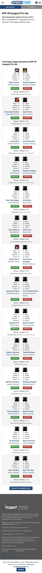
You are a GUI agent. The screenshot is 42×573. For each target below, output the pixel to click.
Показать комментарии (21, 488)
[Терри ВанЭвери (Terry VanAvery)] (25, 342)
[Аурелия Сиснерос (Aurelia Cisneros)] (16, 371)
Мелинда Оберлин (29, 383)
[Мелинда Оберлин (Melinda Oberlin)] (25, 371)
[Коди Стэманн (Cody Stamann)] (16, 72)
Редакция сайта (6, 554)
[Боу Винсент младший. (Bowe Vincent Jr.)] (25, 249)
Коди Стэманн (13, 83)
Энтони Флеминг (29, 142)
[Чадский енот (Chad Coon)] (16, 312)
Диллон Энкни (28, 412)
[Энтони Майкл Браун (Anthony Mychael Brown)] (25, 281)
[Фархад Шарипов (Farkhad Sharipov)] (25, 72)
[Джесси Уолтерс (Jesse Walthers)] (25, 430)
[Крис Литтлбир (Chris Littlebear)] (25, 460)
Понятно (21, 569)
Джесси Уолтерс (29, 442)
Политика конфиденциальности (11, 557)
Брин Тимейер (13, 471)
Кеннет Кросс (13, 260)
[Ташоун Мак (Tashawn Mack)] (16, 131)
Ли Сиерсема (14, 442)
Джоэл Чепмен (28, 324)
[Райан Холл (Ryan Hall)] (25, 219)
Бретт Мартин (14, 231)
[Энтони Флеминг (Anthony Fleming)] (25, 131)
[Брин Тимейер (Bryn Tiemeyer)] (16, 460)
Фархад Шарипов (29, 83)
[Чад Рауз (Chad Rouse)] (16, 160)
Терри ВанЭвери (29, 353)
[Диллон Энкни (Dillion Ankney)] (25, 401)
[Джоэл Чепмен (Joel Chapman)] (25, 312)
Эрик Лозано (28, 113)
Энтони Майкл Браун (30, 293)
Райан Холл (27, 231)
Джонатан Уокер (12, 292)
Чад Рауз (14, 172)
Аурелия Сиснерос (12, 383)
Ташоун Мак (13, 142)
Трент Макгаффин (12, 201)
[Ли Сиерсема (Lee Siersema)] (16, 430)
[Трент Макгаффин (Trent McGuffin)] (16, 190)
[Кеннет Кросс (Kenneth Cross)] (16, 249)
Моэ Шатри (27, 201)
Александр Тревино (11, 113)
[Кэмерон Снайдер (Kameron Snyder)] (25, 160)
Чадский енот (14, 324)
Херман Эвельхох (12, 353)
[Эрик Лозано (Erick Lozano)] (25, 101)
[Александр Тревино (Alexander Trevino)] (16, 101)
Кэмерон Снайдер (29, 172)
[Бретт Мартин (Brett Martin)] (16, 219)
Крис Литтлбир (28, 471)
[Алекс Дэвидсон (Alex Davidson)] (16, 401)
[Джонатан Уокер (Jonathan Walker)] (16, 281)
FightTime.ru (12, 551)
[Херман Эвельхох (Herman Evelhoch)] (16, 342)
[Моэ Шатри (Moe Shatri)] (25, 190)
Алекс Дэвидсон (13, 412)
